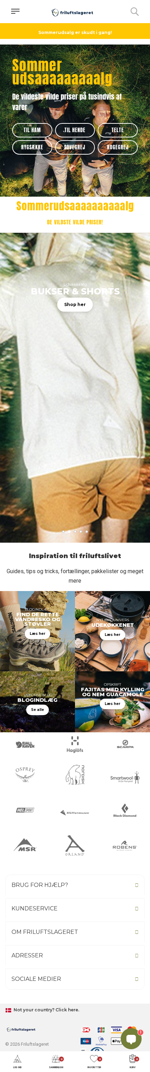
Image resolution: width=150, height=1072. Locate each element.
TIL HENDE (75, 130)
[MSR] (25, 845)
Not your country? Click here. (46, 1009)
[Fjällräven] (25, 744)
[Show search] (135, 11)
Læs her (37, 633)
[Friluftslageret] (72, 11)
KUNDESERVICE (35, 908)
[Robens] (125, 845)
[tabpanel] (75, 420)
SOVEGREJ (74, 147)
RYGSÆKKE (32, 147)
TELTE (118, 130)
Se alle (37, 709)
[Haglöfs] (75, 744)
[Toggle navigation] (15, 11)
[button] (17, 1062)
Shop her (75, 304)
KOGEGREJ (118, 147)
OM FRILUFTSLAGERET (45, 932)
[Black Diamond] (125, 810)
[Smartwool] (125, 777)
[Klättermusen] (75, 813)
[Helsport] (25, 810)
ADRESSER (27, 955)
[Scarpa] (125, 744)
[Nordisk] (75, 774)
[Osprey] (25, 774)
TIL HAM (32, 130)
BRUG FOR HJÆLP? (40, 885)
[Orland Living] (75, 845)
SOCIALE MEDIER (36, 979)
